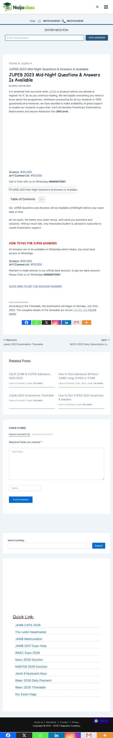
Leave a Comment (17, 383)
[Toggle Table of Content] (40, 199)
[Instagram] (56, 322)
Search (99, 545)
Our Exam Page (25, 694)
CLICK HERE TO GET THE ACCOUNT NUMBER (35, 286)
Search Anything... (17, 540)
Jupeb (29, 383)
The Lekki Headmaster (30, 632)
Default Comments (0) (19, 434)
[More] (86, 322)
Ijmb (78, 383)
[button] (97, 7)
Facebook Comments (42, 434)
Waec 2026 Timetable (30, 687)
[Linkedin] (66, 322)
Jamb (83, 383)
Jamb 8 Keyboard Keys (31, 673)
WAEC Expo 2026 (27, 653)
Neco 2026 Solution (29, 659)
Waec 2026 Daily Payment (33, 680)
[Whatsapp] (36, 322)
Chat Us (103, 721)
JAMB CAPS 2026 (27, 625)
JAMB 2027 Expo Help (30, 646)
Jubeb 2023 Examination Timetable (31, 395)
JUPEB (52, 91)
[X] (46, 322)
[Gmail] (76, 322)
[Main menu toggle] (106, 7)
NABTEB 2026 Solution (31, 666)
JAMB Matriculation (28, 639)
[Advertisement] (56, 145)
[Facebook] (26, 322)
